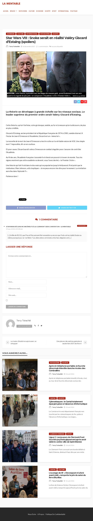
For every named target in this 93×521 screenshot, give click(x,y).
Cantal (53, 398)
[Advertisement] (46, 19)
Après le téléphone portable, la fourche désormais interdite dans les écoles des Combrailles (67, 368)
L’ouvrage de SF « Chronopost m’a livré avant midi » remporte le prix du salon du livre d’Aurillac (67, 475)
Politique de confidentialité (55, 514)
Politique (73, 11)
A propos (41, 514)
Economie (39, 11)
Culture (32, 11)
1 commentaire (43, 46)
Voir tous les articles (24, 326)
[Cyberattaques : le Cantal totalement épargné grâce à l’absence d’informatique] (20, 410)
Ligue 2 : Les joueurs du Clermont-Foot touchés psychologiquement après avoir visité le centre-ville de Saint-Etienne (67, 439)
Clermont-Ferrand (57, 434)
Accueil (5, 11)
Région (12, 11)
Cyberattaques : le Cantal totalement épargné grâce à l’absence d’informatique (68, 402)
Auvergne (10, 34)
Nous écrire (32, 514)
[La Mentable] (11, 3)
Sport (54, 11)
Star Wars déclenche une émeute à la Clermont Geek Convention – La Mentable (38, 226)
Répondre (82, 226)
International (63, 11)
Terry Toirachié (14, 46)
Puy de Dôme (45, 34)
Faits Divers (23, 11)
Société (47, 11)
